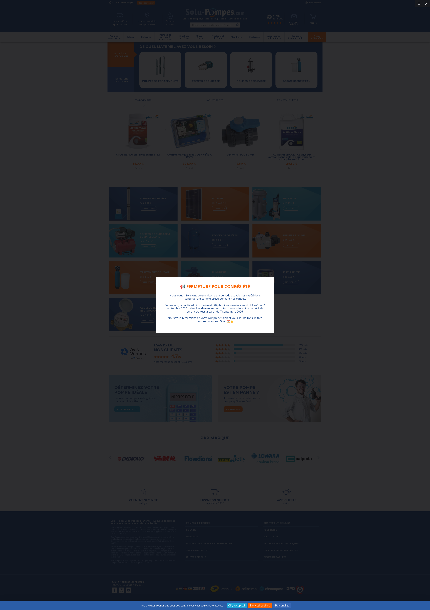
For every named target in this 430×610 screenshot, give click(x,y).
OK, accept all (236, 605)
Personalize (282, 605)
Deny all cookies (260, 605)
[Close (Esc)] (426, 3)
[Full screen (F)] (419, 3)
